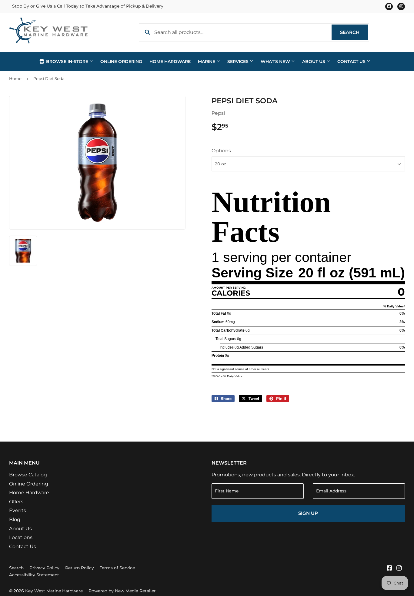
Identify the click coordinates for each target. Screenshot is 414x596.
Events (17, 510)
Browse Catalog (28, 475)
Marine (207, 61)
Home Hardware (170, 61)
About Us (314, 61)
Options (221, 151)
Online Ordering (121, 61)
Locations (20, 537)
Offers (16, 502)
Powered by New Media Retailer (122, 590)
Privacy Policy (44, 567)
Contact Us (352, 61)
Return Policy (79, 567)
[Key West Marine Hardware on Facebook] (389, 568)
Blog (14, 519)
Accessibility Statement (34, 574)
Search (354, 32)
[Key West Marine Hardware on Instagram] (399, 568)
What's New (276, 61)
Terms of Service (117, 567)
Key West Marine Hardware (54, 590)
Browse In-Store (67, 61)
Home (15, 78)
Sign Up (308, 513)
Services (238, 61)
